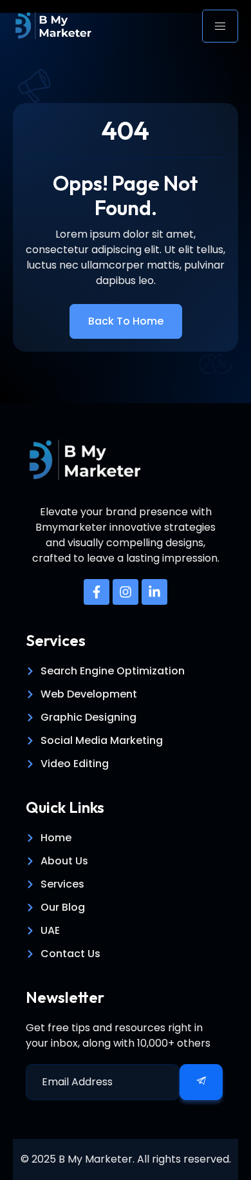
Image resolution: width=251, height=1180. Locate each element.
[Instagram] (125, 592)
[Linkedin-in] (154, 592)
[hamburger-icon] (220, 26)
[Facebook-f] (96, 592)
